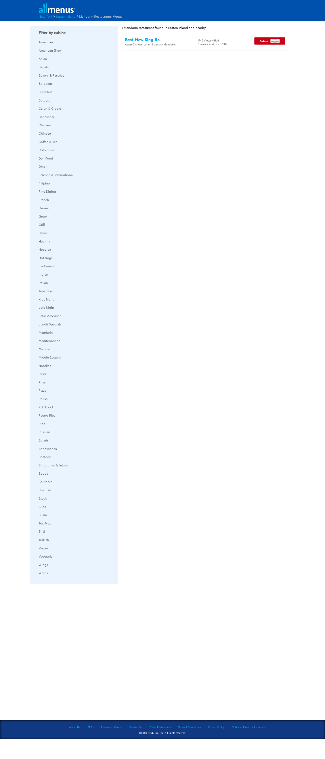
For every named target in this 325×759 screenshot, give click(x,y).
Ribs (42, 423)
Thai (42, 531)
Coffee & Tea (48, 141)
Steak (43, 498)
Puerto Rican (48, 415)
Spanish (45, 490)
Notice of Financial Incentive (248, 727)
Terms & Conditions (189, 727)
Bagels (44, 67)
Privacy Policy (216, 727)
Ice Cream (46, 266)
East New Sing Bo (142, 40)
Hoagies (45, 249)
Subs (42, 506)
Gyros (43, 233)
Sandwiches (48, 448)
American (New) (51, 50)
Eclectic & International (56, 175)
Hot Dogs (46, 258)
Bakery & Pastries (51, 75)
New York (45, 16)
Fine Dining (47, 191)
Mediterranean (49, 340)
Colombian (47, 150)
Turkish (44, 539)
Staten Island (66, 16)
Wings (43, 564)
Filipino (44, 183)
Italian (43, 282)
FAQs (91, 727)
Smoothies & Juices (53, 465)
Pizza (42, 390)
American (46, 42)
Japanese (46, 291)
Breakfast (45, 92)
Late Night (46, 307)
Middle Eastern (50, 357)
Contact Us (135, 727)
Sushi (43, 515)
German (45, 208)
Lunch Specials (50, 324)
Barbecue (46, 83)
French (44, 199)
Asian (43, 58)
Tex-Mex (45, 523)
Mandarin (46, 332)
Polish (43, 398)
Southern (45, 481)
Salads (44, 440)
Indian (43, 274)
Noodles (45, 365)
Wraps (43, 573)
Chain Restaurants (160, 727)
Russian (44, 432)
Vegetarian (47, 556)
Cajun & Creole (50, 108)
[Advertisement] (63, 653)
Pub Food (46, 407)
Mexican (45, 349)
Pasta (43, 374)
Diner (43, 166)
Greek (43, 216)
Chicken (45, 125)
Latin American (50, 316)
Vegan (43, 548)
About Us (74, 727)
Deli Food (46, 158)
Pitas (42, 382)
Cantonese (47, 117)
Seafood (45, 457)
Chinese (45, 133)
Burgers (44, 100)
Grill (42, 224)
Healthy (44, 241)
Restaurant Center (111, 727)
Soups (43, 473)
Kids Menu (46, 299)
